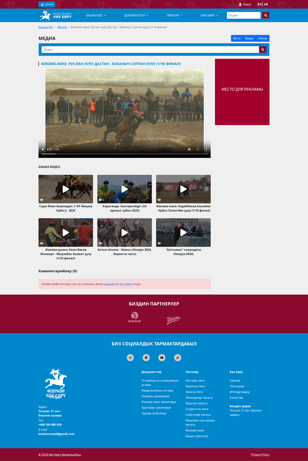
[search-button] (266, 15)
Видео (249, 38)
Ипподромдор (240, 392)
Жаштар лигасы (196, 403)
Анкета (49, 4)
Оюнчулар (237, 386)
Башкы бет (45, 27)
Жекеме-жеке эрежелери (159, 402)
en (266, 4)
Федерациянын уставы (157, 390)
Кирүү (247, 4)
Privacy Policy (260, 455)
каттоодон (126, 284)
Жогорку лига (195, 380)
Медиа (62, 27)
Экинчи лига (194, 392)
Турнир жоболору (154, 413)
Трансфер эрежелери (156, 408)
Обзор (262, 38)
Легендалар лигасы (199, 398)
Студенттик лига (197, 409)
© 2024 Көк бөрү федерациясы (59, 455)
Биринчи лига (195, 386)
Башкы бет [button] (95, 15)
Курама (235, 380)
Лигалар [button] (173, 15)
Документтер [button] (135, 15)
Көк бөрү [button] (208, 15)
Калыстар (236, 398)
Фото (237, 38)
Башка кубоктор (197, 436)
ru (260, 4)
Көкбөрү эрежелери (155, 396)
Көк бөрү (62, 16)
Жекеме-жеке (195, 430)
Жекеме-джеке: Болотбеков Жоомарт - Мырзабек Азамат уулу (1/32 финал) (65, 254)
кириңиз (109, 284)
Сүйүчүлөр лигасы (198, 415)
